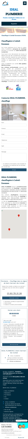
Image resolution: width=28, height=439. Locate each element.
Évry (8, 198)
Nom (2, 122)
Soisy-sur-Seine (15, 198)
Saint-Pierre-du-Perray (16, 199)
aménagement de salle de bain (9, 191)
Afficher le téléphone (15, 361)
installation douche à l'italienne (17, 189)
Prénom (3, 128)
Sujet (2, 146)
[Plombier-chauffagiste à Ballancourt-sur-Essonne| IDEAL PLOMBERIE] (4, 3)
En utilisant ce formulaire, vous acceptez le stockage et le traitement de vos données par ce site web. (13, 165)
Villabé (6, 199)
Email (2, 134)
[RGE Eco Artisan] (9, 88)
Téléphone (4, 140)
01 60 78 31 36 (14, 293)
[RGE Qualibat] (18, 87)
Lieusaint (3, 198)
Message (3, 151)
